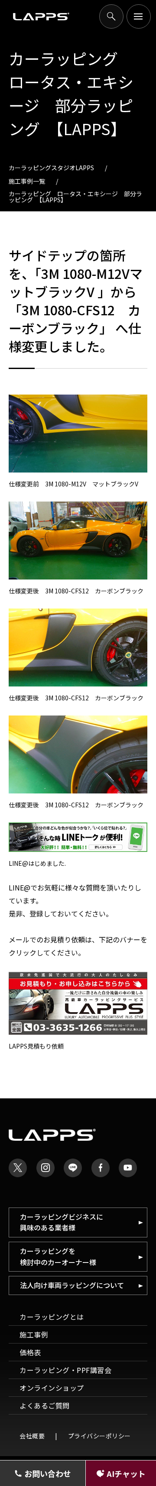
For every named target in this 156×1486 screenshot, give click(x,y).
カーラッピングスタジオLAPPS (51, 167)
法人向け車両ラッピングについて (72, 1285)
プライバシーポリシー (99, 1435)
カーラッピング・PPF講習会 (65, 1370)
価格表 (30, 1352)
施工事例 (34, 1334)
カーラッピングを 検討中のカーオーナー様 (58, 1256)
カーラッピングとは (52, 1316)
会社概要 (32, 1435)
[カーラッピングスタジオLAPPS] (41, 17)
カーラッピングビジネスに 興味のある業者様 (61, 1222)
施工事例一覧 (27, 181)
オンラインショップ (52, 1387)
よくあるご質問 (45, 1405)
